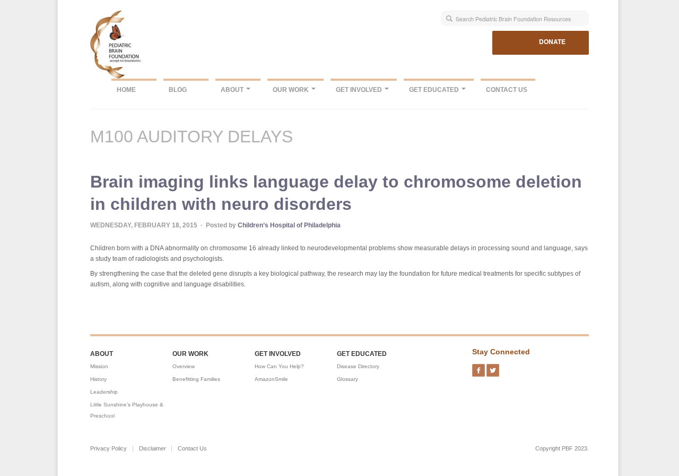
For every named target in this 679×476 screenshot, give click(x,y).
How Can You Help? (279, 366)
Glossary (347, 379)
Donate (552, 41)
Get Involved (360, 90)
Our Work (291, 90)
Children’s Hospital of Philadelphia (289, 225)
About (233, 90)
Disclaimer (152, 449)
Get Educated (434, 90)
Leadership (104, 392)
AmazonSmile (271, 379)
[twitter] (492, 367)
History (98, 379)
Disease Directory (358, 366)
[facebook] (478, 367)
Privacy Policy (108, 449)
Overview (183, 366)
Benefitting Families (196, 379)
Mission (99, 366)
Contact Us (506, 90)
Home (126, 90)
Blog (178, 90)
